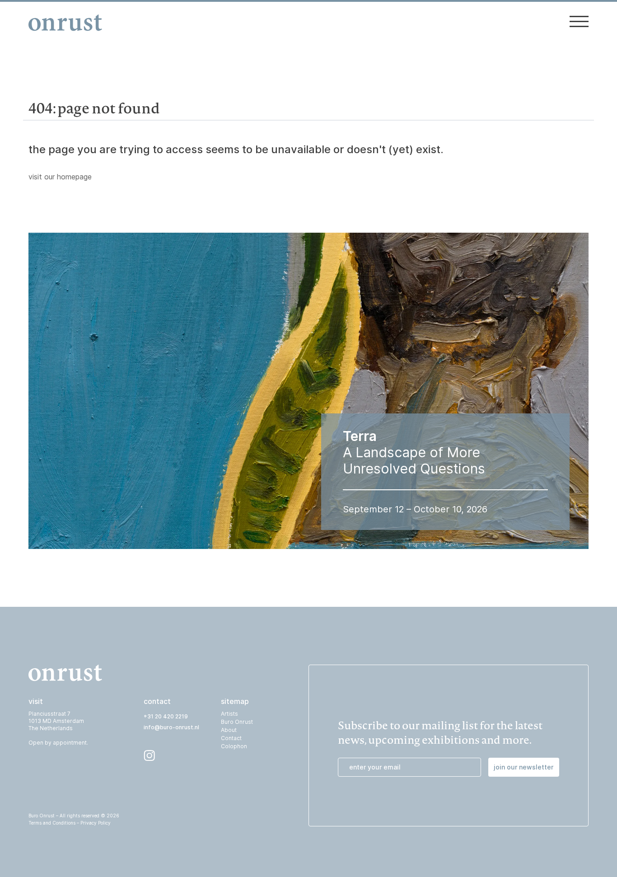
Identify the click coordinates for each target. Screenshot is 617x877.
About (229, 730)
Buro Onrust (237, 721)
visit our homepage (60, 176)
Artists (229, 713)
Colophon (234, 746)
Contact (231, 738)
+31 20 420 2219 (166, 716)
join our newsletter (523, 767)
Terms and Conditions (51, 822)
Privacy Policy (95, 822)
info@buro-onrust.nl (171, 727)
